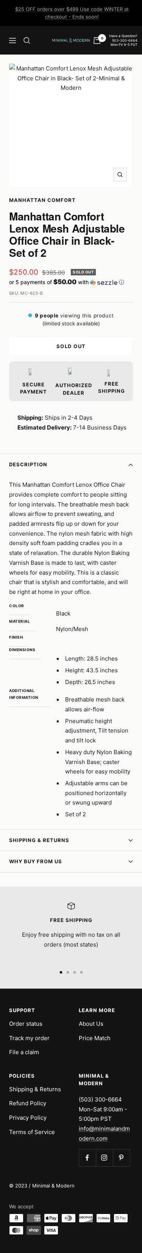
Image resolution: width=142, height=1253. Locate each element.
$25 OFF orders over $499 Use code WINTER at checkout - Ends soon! (72, 13)
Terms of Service (32, 1132)
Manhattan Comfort (42, 200)
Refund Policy (27, 1103)
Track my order (29, 1038)
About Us (91, 1023)
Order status (25, 1023)
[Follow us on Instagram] (104, 1157)
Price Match (95, 1038)
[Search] (26, 40)
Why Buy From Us (35, 861)
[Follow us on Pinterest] (121, 1157)
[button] (71, 282)
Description (28, 464)
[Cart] (97, 40)
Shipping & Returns (39, 840)
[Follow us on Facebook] (87, 1157)
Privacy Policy (28, 1117)
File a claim (24, 1052)
